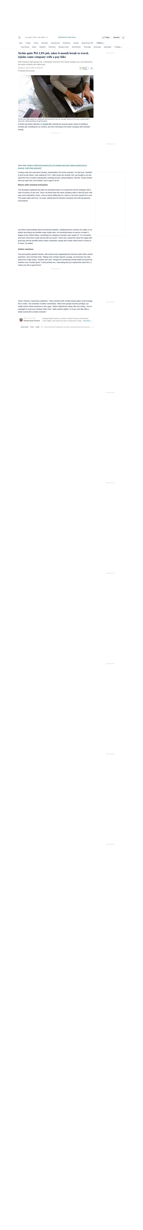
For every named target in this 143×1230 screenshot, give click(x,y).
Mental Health (24, 327)
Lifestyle (76, 43)
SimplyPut (42, 47)
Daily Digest (107, 47)
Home (21, 43)
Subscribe (116, 37)
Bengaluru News (64, 47)
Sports (34, 47)
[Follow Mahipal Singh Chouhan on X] (37, 71)
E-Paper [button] (107, 37)
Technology (87, 47)
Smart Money (25, 47)
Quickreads (97, 47)
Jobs (42, 327)
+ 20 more (99, 43)
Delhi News (52, 47)
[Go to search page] (23, 37)
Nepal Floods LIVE (87, 43)
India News (44, 43)
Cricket (36, 43)
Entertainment (55, 43)
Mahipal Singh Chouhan (27, 70)
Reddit (45, 124)
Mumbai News (76, 47)
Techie (32, 327)
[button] (19, 37)
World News (66, 43)
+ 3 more (117, 47)
